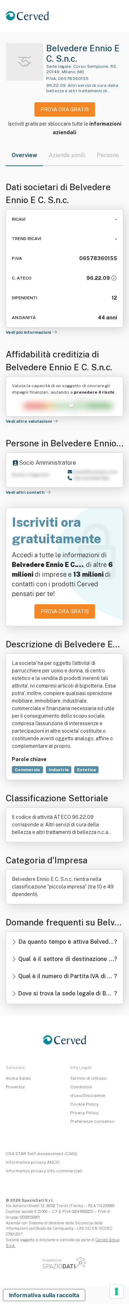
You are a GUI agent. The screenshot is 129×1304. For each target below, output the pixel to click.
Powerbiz (15, 1086)
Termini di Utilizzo (88, 1078)
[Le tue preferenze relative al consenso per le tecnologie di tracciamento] (116, 1291)
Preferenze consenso (92, 1121)
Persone (108, 155)
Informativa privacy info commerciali (44, 1170)
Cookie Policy (84, 1104)
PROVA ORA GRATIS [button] (64, 109)
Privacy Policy (84, 1112)
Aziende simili (67, 155)
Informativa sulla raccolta (44, 1295)
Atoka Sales (18, 1078)
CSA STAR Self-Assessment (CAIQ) (41, 1153)
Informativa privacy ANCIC (33, 1162)
